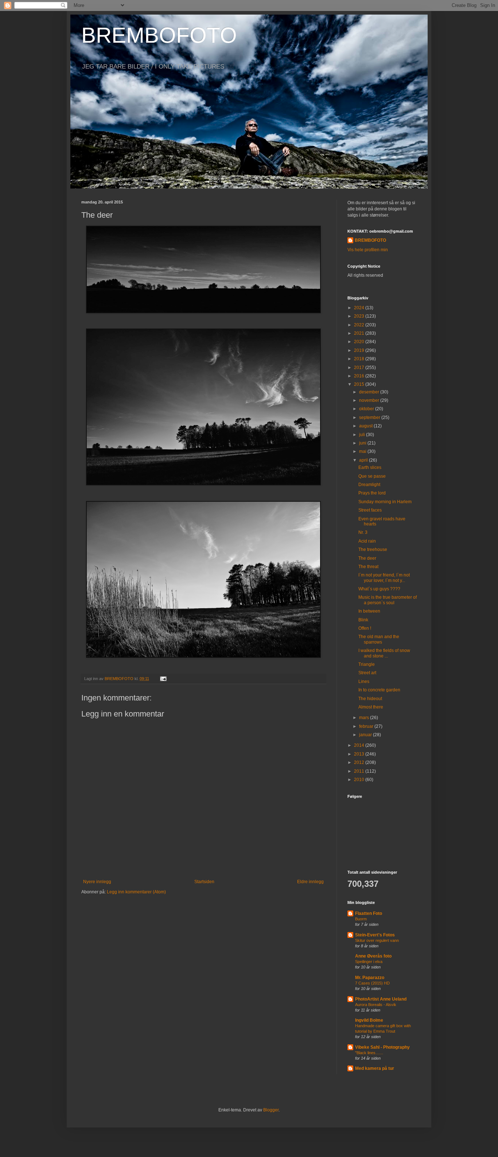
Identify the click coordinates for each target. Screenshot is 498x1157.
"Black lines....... (369, 1053)
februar (366, 726)
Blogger (271, 1110)
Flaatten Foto (368, 913)
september (370, 417)
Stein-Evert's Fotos (375, 934)
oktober (367, 408)
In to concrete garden (379, 689)
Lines (363, 681)
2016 (359, 375)
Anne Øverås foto (373, 956)
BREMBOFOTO (159, 35)
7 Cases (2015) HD (372, 983)
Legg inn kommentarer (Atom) (136, 891)
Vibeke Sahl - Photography (382, 1047)
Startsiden (204, 881)
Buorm (361, 919)
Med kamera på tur (374, 1068)
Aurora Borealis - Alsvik (375, 1004)
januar (366, 734)
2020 (359, 341)
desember (369, 392)
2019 (359, 350)
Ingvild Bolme (369, 1020)
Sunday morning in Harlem (385, 501)
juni (363, 443)
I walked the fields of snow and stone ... (384, 653)
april (364, 460)
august (366, 425)
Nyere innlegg (97, 881)
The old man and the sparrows (378, 639)
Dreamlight (369, 484)
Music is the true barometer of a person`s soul (387, 600)
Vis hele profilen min (367, 249)
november (369, 400)
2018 (359, 358)
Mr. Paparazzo (369, 977)
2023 (359, 316)
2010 (359, 779)
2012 (359, 762)
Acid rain (367, 541)
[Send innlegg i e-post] (163, 678)
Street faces (370, 510)
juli (362, 434)
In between (369, 611)
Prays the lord (372, 493)
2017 (359, 367)
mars (364, 717)
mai (363, 451)
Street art (367, 672)
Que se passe (372, 476)
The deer (367, 558)
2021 (359, 333)
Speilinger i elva (368, 961)
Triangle (366, 664)
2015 (359, 384)
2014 (359, 745)
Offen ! (364, 628)
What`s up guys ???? (379, 588)
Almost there (370, 707)
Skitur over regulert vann (377, 940)
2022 (359, 324)
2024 (359, 307)
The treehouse (372, 549)
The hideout (370, 698)
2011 (359, 771)
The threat (368, 566)
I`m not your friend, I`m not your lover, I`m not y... (384, 577)
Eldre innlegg (310, 881)
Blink (363, 619)
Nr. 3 (362, 532)
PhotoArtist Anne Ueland (380, 999)
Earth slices (369, 467)
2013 (359, 754)
